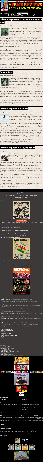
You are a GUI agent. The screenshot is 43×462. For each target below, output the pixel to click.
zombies (6, 422)
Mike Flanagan (3, 102)
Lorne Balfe (21, 139)
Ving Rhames (19, 141)
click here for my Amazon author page (21, 225)
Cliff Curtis (23, 100)
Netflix (28, 417)
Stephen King (18, 102)
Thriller (13, 142)
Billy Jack (1, 430)
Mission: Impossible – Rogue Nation (17, 147)
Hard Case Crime (13, 426)
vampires (41, 420)
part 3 (37, 164)
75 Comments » (15, 103)
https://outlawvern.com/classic (30, 460)
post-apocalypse (40, 417)
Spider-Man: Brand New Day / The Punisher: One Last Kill (9, 338)
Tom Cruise (29, 64)
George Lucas (40, 415)
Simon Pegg (23, 64)
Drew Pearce (22, 183)
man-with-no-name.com (3, 431)
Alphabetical (5, 404)
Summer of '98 (16, 420)
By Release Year (10, 404)
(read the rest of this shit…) (18, 59)
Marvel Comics (17, 417)
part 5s (40, 183)
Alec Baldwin (6, 139)
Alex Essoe (5, 100)
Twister (2, 353)
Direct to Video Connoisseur (16, 430)
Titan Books (29, 426)
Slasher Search (3, 420)
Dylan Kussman (28, 183)
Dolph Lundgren (24, 415)
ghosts (1, 417)
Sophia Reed (2, 299)
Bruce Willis (32, 404)
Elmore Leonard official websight (5, 426)
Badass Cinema (6, 13)
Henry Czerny (37, 62)
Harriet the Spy (3, 352)
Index (1, 404)
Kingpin (6, 322)
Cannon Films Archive (7, 430)
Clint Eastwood (37, 404)
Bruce (25, 413)
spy (20, 184)
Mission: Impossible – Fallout (14, 108)
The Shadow (6, 313)
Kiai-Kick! (28, 430)
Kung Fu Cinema (33, 430)
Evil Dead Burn (8, 299)
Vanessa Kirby (35, 64)
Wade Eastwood (26, 141)
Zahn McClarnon (25, 102)
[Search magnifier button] (27, 13)
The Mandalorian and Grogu (5, 348)
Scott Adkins (29, 419)
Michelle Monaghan (29, 139)
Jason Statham (8, 417)
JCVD (12, 417)
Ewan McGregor (29, 100)
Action (10, 67)
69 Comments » (19, 186)
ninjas (36, 417)
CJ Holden (2, 322)
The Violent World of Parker (21, 426)
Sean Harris (2, 141)
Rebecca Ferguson (10, 64)
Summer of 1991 (28, 420)
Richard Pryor (24, 431)
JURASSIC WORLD (21, 123)
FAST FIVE (12, 133)
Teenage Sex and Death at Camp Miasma (7, 330)
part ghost (26, 165)
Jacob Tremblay (37, 100)
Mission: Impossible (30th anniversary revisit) (7, 351)
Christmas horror (3, 415)
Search (16, 13)
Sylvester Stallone (36, 407)
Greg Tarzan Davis (23, 62)
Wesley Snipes (24, 409)
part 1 (34, 162)
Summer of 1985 (22, 420)
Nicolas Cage (32, 417)
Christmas (40, 413)
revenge (7, 419)
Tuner (4, 301)
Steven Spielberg (30, 407)
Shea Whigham (17, 64)
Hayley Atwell (30, 62)
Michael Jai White (23, 417)
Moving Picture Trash (17, 431)
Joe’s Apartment (6, 318)
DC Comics (19, 415)
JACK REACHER (24, 179)
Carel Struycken (11, 100)
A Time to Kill (3, 349)
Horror (6, 103)
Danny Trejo (15, 415)
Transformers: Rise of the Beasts (9, 305)
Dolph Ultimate (24, 430)
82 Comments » (19, 142)
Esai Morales (16, 62)
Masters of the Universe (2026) (5, 339)
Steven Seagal (24, 407)
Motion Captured (10, 431)
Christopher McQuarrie (8, 62)
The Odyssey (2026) (4, 350)
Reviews (11, 13)
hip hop (4, 417)
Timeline (15, 404)
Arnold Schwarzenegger (25, 404)
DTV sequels (34, 415)
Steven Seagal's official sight (31, 431)
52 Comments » (15, 67)
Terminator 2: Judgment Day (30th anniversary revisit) (9, 335)
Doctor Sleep (6, 72)
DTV (28, 415)
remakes (2, 419)
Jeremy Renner (35, 183)
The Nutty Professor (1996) (5, 354)
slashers (40, 419)
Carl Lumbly (18, 100)
